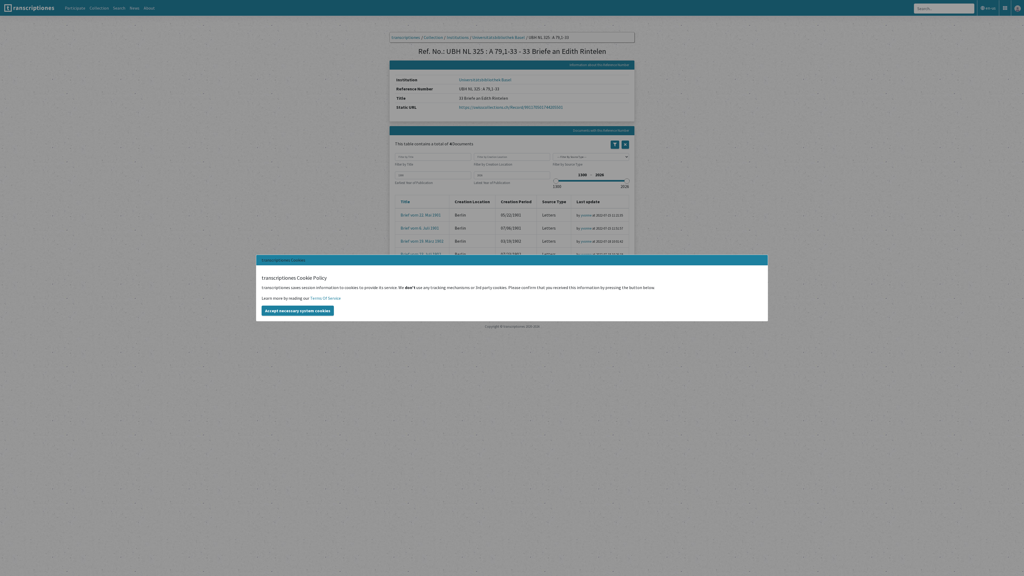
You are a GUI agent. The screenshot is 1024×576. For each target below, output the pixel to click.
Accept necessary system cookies (297, 310)
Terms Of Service (325, 298)
